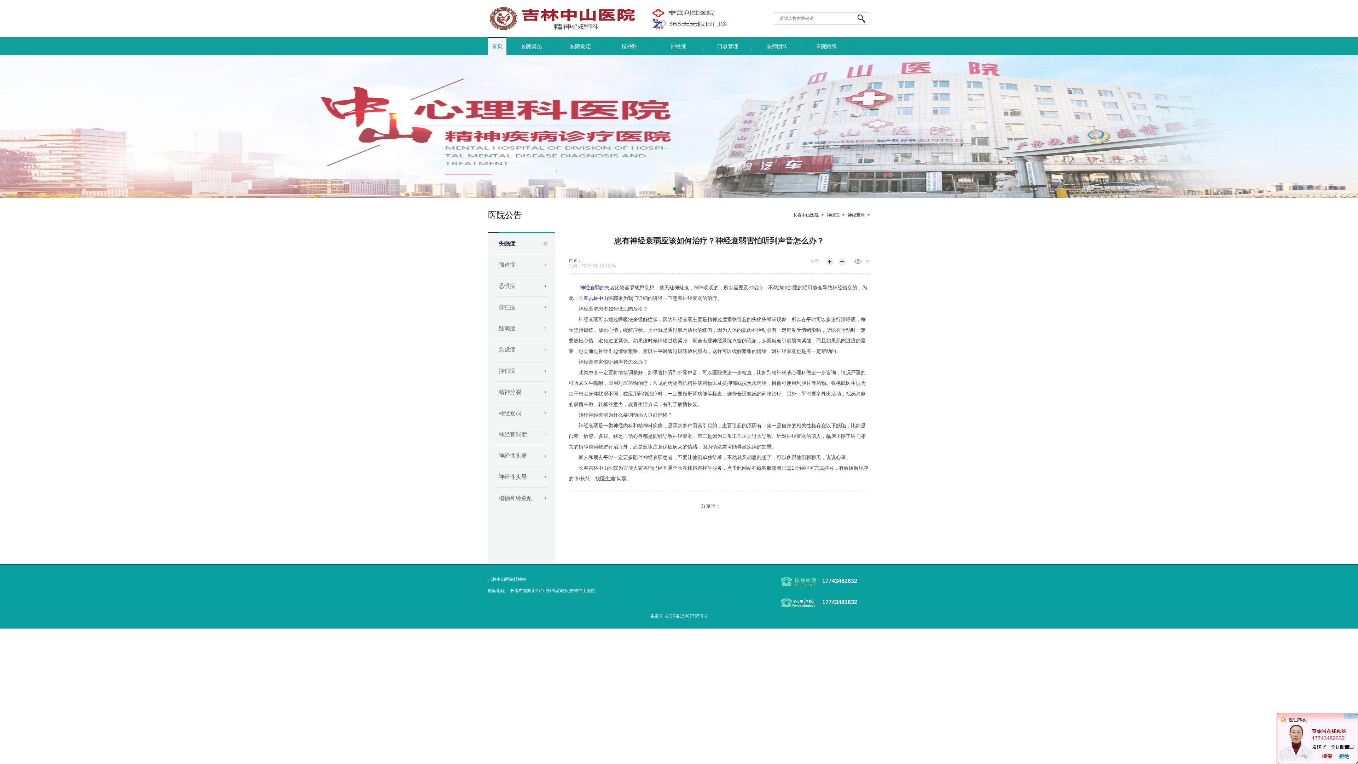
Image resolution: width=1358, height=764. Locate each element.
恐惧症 (507, 286)
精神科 (629, 46)
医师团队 (777, 46)
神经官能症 (513, 435)
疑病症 (507, 328)
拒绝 (1344, 756)
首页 (497, 46)
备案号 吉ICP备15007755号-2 (679, 616)
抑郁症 (507, 371)
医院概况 (531, 46)
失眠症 (507, 244)
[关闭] (1350, 720)
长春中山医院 (806, 215)
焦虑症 (507, 350)
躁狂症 (507, 307)
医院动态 (580, 46)
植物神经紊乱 (516, 498)
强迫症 (507, 265)
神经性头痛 (513, 456)
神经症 (678, 46)
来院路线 (826, 46)
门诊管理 (727, 46)
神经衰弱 (510, 413)
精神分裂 (510, 392)
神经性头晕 (513, 477)
